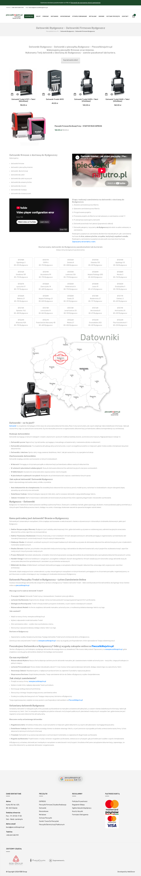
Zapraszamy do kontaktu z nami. (84, 242)
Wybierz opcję (12, 94)
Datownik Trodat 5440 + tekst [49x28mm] (118, 100)
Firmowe (46, 16)
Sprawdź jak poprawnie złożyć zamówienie (85, 3)
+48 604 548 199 (12, 835)
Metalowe (92, 16)
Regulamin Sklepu (78, 805)
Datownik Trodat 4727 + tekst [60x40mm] (23, 100)
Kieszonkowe (65, 16)
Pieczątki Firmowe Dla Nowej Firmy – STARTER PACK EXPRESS (78, 126)
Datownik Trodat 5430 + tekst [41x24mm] (86, 100)
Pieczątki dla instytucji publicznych (52, 825)
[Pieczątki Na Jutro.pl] (14, 16)
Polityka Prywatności (79, 801)
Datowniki (54, 16)
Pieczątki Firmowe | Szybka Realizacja (52, 805)
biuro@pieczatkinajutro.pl (15, 827)
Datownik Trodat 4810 (55, 99)
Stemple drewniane (79, 16)
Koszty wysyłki (77, 811)
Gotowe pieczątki (113, 16)
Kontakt (125, 16)
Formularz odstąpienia (80, 815)
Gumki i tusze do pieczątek (49, 821)
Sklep (38, 16)
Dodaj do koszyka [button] (43, 94)
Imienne (101, 16)
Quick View (17, 94)
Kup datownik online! (70, 60)
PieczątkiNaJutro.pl (52, 31)
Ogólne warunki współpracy (81, 808)
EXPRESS (42, 801)
